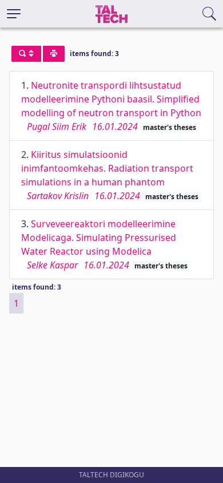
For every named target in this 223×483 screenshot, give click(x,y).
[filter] (26, 54)
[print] (54, 54)
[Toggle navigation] (13, 13)
